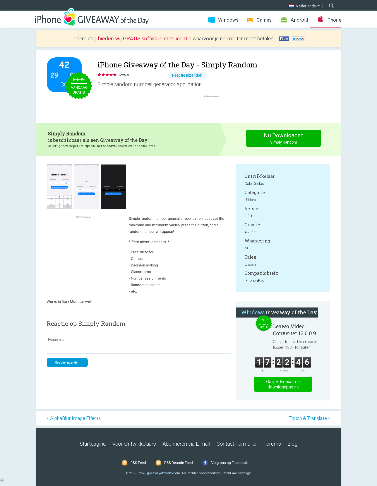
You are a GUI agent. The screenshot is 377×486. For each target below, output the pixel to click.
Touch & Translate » (309, 418)
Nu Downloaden (284, 138)
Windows (228, 20)
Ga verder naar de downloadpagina (283, 384)
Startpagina (93, 444)
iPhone (333, 20)
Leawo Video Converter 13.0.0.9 (294, 330)
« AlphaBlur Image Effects (74, 418)
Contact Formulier (236, 444)
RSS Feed (138, 462)
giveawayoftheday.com (163, 473)
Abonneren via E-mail (186, 444)
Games (264, 20)
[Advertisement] (214, 109)
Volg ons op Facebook (229, 462)
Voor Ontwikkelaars (134, 444)
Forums (272, 444)
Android (299, 20)
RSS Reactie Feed (178, 462)
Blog (293, 444)
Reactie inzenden (187, 75)
